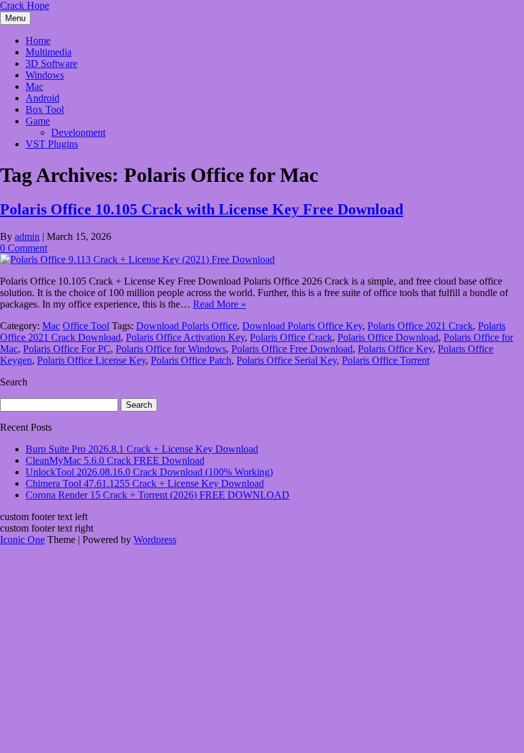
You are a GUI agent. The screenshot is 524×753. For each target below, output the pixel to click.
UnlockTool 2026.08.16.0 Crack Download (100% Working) (149, 471)
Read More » (219, 304)
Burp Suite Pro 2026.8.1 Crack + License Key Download (142, 449)
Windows (45, 75)
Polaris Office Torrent (385, 360)
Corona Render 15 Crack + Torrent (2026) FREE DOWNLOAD (157, 494)
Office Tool (86, 325)
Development (78, 132)
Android (42, 98)
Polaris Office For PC (67, 348)
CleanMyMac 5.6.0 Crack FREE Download (115, 460)
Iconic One (22, 539)
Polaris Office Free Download (292, 348)
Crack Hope (24, 5)
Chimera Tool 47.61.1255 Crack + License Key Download (145, 483)
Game (38, 121)
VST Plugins (52, 143)
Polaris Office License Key (91, 360)
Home (38, 40)
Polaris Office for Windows (171, 348)
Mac (34, 86)
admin (27, 236)
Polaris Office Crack (291, 337)
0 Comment (23, 247)
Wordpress (155, 539)
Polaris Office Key (395, 348)
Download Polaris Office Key (302, 325)
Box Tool (45, 109)
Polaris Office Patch (191, 360)
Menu (15, 18)
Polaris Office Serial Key (286, 360)
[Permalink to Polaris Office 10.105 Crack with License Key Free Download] (137, 259)
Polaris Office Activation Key (185, 337)
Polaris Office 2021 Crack (420, 325)
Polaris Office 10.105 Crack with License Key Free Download (201, 209)
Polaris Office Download (387, 337)
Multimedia (49, 52)
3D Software (51, 63)
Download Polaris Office (186, 325)
